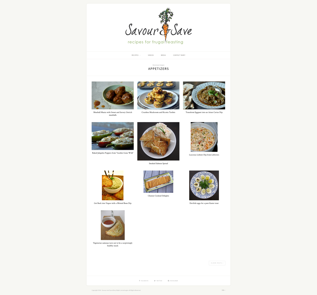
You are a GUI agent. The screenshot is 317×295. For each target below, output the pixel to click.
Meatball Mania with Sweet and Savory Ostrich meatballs (112, 113)
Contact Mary (179, 55)
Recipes (135, 55)
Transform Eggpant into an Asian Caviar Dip (204, 112)
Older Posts (217, 263)
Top (223, 290)
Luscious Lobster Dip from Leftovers (204, 154)
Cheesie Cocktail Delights (158, 195)
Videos (151, 55)
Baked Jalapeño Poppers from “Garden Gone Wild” (112, 153)
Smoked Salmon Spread (158, 163)
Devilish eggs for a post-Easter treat (204, 203)
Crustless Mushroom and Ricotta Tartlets (158, 112)
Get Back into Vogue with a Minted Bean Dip (112, 203)
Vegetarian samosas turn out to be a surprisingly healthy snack (112, 244)
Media (163, 55)
